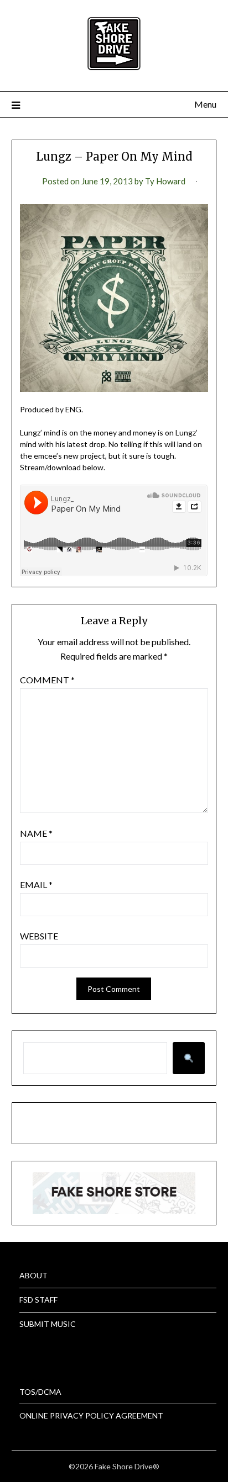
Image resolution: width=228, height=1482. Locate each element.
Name (36, 833)
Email (36, 884)
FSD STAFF (38, 1299)
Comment (47, 679)
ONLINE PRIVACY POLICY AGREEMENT (91, 1415)
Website (39, 936)
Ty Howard (165, 181)
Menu (205, 104)
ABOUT (33, 1275)
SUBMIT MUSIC (47, 1324)
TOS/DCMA (40, 1391)
